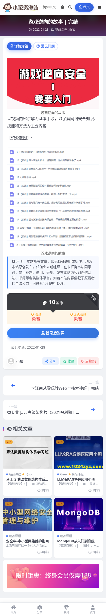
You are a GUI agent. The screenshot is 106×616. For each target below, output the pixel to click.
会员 (38, 314)
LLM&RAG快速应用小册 (76, 479)
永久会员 (80, 314)
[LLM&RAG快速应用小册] (78, 452)
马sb (28, 474)
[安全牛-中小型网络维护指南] (27, 514)
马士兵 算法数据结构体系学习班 (27, 481)
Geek (63, 474)
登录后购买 (55, 333)
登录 (86, 7)
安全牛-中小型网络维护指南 (27, 541)
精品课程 (61, 29)
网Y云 (71, 29)
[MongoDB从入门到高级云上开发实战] (78, 514)
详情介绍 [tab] (21, 46)
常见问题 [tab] (48, 46)
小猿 (19, 361)
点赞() (90, 361)
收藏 (71, 361)
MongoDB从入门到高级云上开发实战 (77, 543)
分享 (52, 361)
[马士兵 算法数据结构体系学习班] (27, 452)
